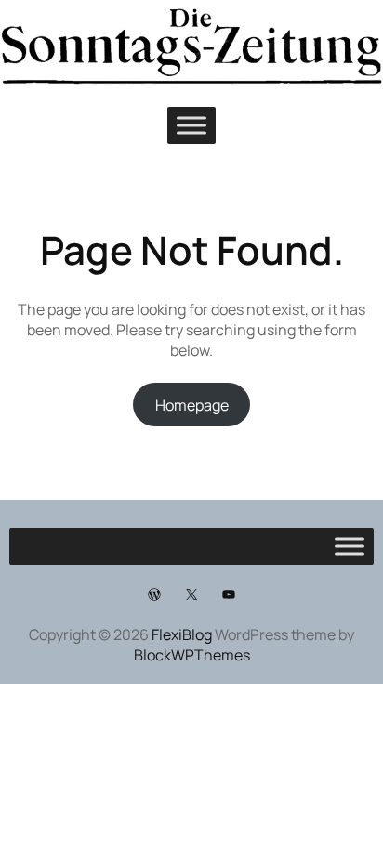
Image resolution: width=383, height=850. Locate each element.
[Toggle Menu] (191, 125)
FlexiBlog (182, 634)
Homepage (192, 405)
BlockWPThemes (192, 655)
